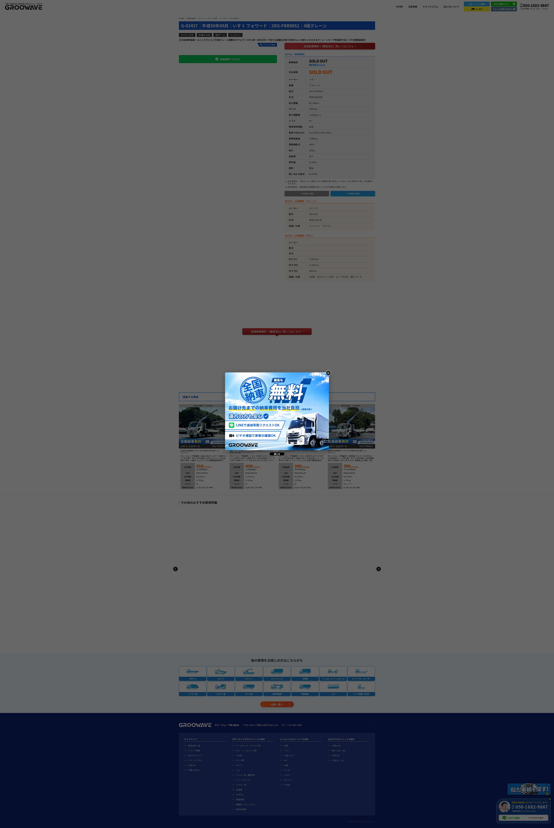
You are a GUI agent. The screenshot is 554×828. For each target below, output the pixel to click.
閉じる (277, 453)
